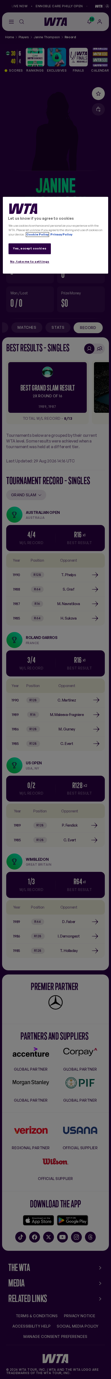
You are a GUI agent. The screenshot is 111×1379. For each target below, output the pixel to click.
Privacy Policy (61, 234)
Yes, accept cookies (29, 248)
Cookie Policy (37, 234)
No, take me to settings (29, 261)
